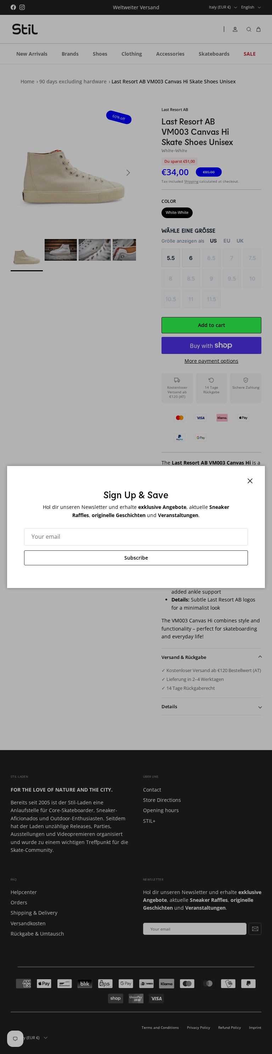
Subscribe (136, 557)
